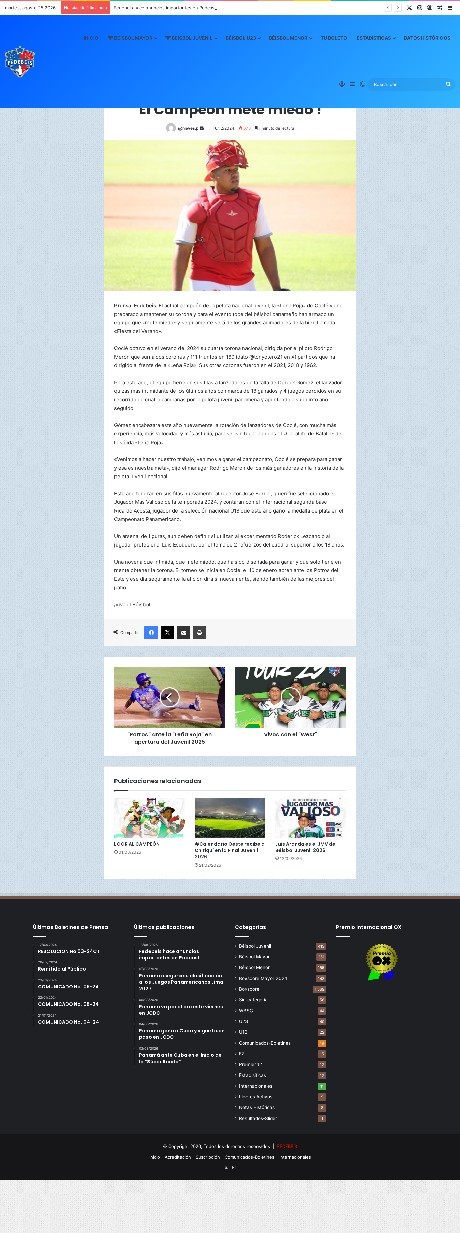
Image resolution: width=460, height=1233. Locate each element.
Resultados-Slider (258, 1118)
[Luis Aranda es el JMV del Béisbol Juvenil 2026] (310, 818)
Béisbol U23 (241, 38)
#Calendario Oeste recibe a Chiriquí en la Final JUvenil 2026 (230, 850)
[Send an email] (202, 128)
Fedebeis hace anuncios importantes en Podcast (165, 7)
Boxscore (249, 989)
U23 (243, 1021)
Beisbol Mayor (132, 38)
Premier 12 (250, 1064)
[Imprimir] (199, 632)
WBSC (246, 1010)
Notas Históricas (257, 1107)
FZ (242, 1053)
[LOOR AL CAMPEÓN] (149, 818)
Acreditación (178, 1157)
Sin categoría (253, 999)
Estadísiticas (252, 1075)
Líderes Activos (255, 1096)
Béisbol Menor (288, 38)
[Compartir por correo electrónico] (183, 632)
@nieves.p (188, 128)
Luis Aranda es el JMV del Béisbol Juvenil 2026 (306, 847)
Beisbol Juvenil (191, 38)
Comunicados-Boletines (265, 1043)
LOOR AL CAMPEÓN (137, 844)
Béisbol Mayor (254, 956)
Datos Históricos (427, 38)
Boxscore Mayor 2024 (263, 978)
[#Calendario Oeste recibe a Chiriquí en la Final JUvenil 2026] (230, 818)
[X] (167, 632)
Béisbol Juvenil (255, 946)
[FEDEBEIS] (20, 61)
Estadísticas (374, 38)
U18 (243, 1032)
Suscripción (208, 1157)
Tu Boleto (334, 38)
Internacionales (255, 1086)
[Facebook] (151, 632)
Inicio (91, 38)
